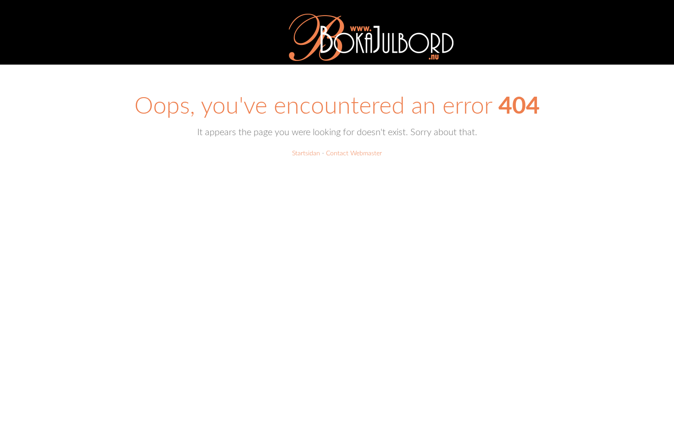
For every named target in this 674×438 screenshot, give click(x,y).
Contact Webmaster (354, 153)
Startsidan (306, 153)
